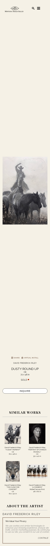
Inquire (25, 391)
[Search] (33, 8)
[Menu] (38, 8)
